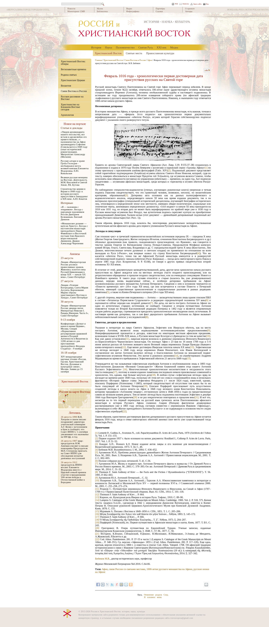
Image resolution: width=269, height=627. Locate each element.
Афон (149, 60)
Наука (108, 47)
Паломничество (125, 47)
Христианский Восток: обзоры (73, 62)
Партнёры (160, 8)
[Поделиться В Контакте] (103, 584)
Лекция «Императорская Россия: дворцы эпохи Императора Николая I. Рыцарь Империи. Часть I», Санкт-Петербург (75, 310)
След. (166, 595)
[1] (206, 167)
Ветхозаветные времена (73, 69)
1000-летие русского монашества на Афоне (169, 569)
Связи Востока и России (74, 91)
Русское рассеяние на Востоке (72, 97)
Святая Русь (145, 47)
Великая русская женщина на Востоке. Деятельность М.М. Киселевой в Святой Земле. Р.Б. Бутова (74, 181)
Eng (207, 4)
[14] (176, 355)
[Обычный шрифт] (205, 70)
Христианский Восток (108, 53)
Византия (66, 85)
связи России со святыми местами (127, 569)
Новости (71, 8)
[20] (135, 397)
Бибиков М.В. (102, 558)
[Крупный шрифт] (207, 70)
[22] (124, 411)
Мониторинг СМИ (76, 11)
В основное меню (153, 597)
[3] (126, 195)
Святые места (134, 53)
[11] (127, 339)
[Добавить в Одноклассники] (131, 584)
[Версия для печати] (206, 584)
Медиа (174, 47)
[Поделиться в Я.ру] (117, 584)
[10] (208, 336)
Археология (67, 115)
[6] (206, 300)
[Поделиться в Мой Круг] (126, 584)
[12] (124, 347)
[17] (115, 372)
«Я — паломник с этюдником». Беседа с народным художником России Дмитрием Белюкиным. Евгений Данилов (72, 213)
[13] (192, 347)
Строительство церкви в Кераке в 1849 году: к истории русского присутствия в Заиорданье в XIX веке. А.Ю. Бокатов (74, 194)
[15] (188, 358)
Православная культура (160, 53)
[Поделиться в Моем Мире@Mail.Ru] (121, 584)
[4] (198, 253)
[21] (196, 397)
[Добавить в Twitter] (112, 584)
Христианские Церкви (73, 80)
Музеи (100, 8)
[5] (107, 292)
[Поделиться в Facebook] (98, 584)
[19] (145, 386)
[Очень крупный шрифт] (209, 70)
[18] (153, 375)
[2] (169, 170)
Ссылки (159, 11)
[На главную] (134, 29)
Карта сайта (197, 4)
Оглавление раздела (153, 595)
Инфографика (132, 11)
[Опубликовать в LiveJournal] (107, 584)
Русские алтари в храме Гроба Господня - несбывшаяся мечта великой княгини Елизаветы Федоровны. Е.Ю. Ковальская (75, 167)
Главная (98, 60)
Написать (186, 4)
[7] (151, 303)
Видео (129, 8)
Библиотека (102, 11)
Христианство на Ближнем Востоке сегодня (70, 107)
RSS (176, 4)
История (96, 47)
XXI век (161, 47)
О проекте (190, 8)
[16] (125, 369)
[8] (146, 317)
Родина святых (69, 74)
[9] (208, 330)
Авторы (188, 11)
